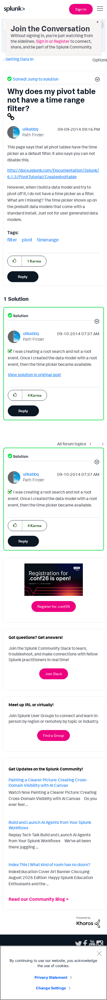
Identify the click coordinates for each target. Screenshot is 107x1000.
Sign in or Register (53, 41)
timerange (48, 239)
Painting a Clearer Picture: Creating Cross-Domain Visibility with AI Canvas (48, 782)
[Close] (99, 953)
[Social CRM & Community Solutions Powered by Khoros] (88, 921)
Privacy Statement (51, 977)
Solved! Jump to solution (35, 79)
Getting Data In (19, 59)
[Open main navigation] (100, 8)
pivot (27, 239)
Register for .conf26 (53, 606)
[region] (53, 973)
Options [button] (98, 59)
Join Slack (53, 674)
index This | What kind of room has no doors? (49, 864)
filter (12, 239)
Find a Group (53, 735)
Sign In (80, 9)
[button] (96, 80)
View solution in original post (34, 374)
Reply (23, 276)
